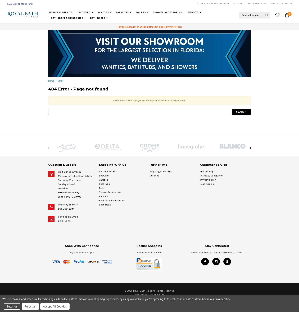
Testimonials (207, 184)
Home (51, 81)
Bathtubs (122, 12)
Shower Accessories (167, 12)
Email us (63, 220)
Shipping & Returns (161, 171)
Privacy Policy (208, 179)
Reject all (30, 306)
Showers (84, 12)
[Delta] (108, 147)
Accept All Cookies (55, 306)
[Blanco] (232, 146)
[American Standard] (66, 148)
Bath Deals (97, 18)
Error (60, 81)
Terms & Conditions (211, 175)
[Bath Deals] (149, 53)
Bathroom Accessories (67, 18)
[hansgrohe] (191, 147)
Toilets (141, 12)
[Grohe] (149, 148)
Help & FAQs (207, 171)
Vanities (103, 12)
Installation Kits (60, 12)
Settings (12, 306)
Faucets (193, 12)
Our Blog (154, 175)
